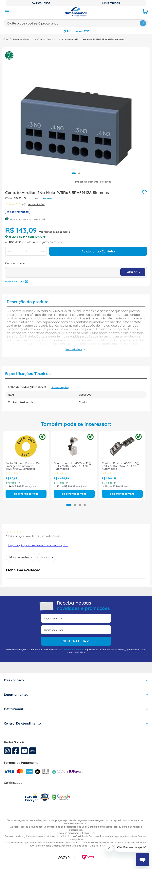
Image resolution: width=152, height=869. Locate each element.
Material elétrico (22, 39)
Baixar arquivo (59, 387)
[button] (68, 505)
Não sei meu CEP (14, 281)
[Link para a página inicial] (5, 39)
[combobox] (76, 22)
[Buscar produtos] (143, 23)
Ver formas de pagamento (54, 231)
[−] (9, 251)
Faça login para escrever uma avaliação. (38, 545)
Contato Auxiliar (46, 39)
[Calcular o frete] (132, 272)
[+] (43, 251)
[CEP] (76, 269)
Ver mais (74, 349)
